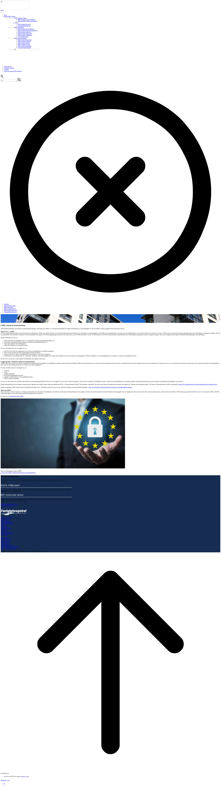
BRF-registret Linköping (24, 46)
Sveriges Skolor (5, 519)
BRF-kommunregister (20, 38)
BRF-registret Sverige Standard (26, 19)
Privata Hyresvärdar (6, 531)
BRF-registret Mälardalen (25, 35)
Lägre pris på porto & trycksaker (13, 71)
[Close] (1, 74)
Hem (5, 15)
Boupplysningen (5, 544)
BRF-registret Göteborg (24, 41)
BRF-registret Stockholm (25, 40)
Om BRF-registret (9, 68)
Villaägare (3, 525)
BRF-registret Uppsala (24, 44)
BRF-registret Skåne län (24, 32)
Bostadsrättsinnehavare (24, 26)
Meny (2, 10)
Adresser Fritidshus (6, 528)
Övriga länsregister (23, 36)
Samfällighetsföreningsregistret (9, 504)
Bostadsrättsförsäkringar (7, 545)
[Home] (15, 9)
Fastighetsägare (5, 527)
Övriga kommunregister (24, 47)
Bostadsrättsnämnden (6, 537)
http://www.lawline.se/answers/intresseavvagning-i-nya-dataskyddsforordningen (110, 387)
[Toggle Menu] (1, 12)
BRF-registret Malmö (24, 43)
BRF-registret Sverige (20, 18)
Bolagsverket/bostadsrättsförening (10, 547)
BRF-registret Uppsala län (25, 33)
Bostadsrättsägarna (6, 541)
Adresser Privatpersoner (7, 517)
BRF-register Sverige (10, 305)
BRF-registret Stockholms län (26, 29)
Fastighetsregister (5, 520)
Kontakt (6, 69)
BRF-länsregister (19, 27)
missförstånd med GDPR (16, 396)
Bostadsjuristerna (5, 542)
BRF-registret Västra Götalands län (27, 30)
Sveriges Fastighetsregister (8, 505)
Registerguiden (5, 534)
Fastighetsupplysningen (7, 533)
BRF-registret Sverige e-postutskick (27, 21)
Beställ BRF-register (9, 16)
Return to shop (25, 776)
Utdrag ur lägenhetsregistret (8, 548)
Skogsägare (4, 530)
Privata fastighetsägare (7, 522)
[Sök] (19, 80)
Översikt (6, 304)
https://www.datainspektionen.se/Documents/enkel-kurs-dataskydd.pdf (198, 384)
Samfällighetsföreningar (7, 524)
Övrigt (16, 22)
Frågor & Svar (8, 66)
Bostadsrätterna (5, 539)
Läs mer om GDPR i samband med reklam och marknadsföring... (18, 472)
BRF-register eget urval (24, 24)
